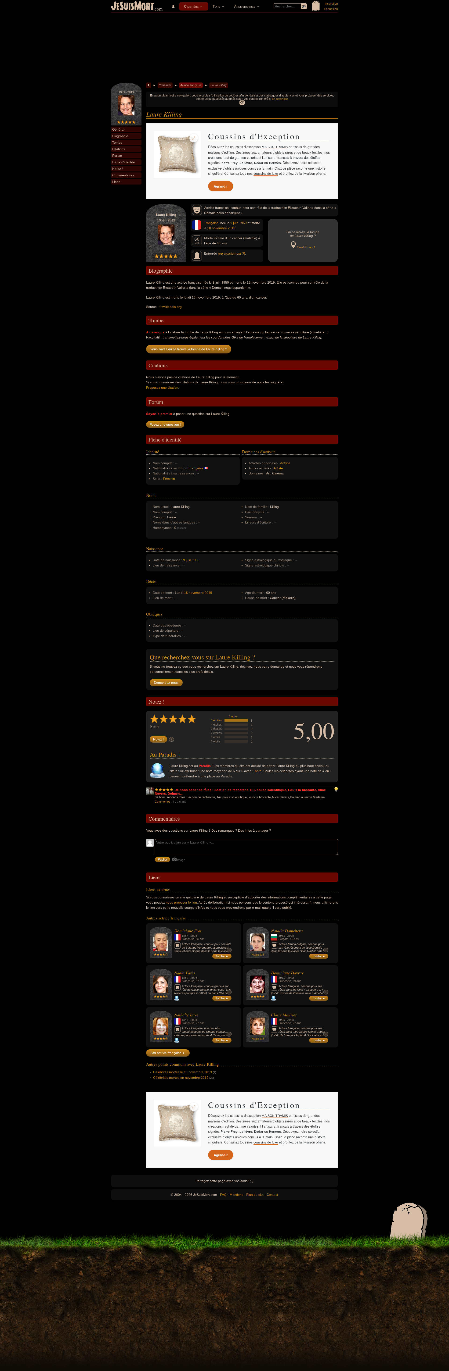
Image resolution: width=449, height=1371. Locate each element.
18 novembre (217, 228)
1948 (185, 1020)
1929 (282, 1020)
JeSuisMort (132, 6)
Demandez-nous (166, 682)
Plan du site (255, 1195)
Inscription (331, 3)
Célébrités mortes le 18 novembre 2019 (182, 1072)
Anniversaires (244, 6)
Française (211, 223)
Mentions (236, 1195)
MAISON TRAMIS (275, 147)
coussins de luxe (265, 173)
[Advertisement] (224, 47)
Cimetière (191, 6)
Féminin (169, 479)
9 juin (234, 223)
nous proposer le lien (181, 902)
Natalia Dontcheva (287, 930)
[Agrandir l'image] (193, 138)
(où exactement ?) (231, 253)
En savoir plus (280, 98)
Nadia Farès (184, 973)
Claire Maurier (284, 1015)
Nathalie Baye (186, 1015)
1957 (185, 935)
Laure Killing (218, 85)
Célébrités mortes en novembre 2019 (180, 1077)
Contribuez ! (306, 247)
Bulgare (284, 939)
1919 (282, 977)
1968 (185, 977)
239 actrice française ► (167, 1053)
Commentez (162, 801)
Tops (216, 6)
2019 (231, 228)
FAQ (223, 1195)
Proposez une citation (162, 387)
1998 (290, 977)
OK (242, 102)
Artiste (278, 468)
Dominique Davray (287, 973)
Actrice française (190, 85)
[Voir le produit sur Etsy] (177, 154)
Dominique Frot (187, 930)
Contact (272, 1195)
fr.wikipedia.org (170, 307)
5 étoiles (216, 720)
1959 (243, 223)
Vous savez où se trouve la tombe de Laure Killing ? (188, 349)
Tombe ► (221, 956)
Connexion (331, 9)
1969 (282, 935)
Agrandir (221, 186)
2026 (194, 935)
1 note (233, 716)
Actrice (285, 463)
